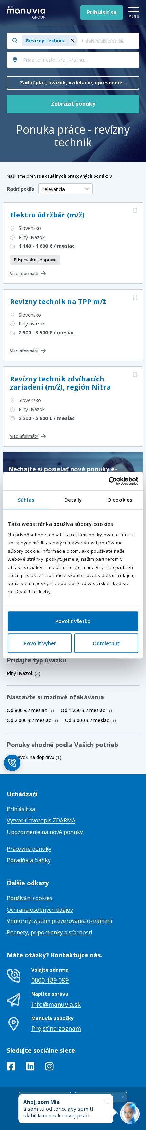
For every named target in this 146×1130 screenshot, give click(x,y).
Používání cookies (29, 898)
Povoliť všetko (73, 621)
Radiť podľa (20, 188)
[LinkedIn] (30, 1068)
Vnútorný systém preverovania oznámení (59, 921)
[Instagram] (49, 1068)
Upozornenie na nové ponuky (45, 832)
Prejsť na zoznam (56, 1028)
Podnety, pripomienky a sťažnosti (49, 932)
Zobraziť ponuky (73, 103)
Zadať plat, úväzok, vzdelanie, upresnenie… (73, 82)
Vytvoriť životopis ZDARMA (41, 820)
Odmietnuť (106, 643)
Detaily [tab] (73, 499)
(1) (34, 757)
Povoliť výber (40, 643)
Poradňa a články (29, 860)
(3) (23, 673)
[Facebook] (11, 1068)
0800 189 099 (50, 980)
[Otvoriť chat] (129, 1113)
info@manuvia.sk (56, 1004)
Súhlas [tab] (26, 499)
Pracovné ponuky (29, 848)
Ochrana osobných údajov (40, 909)
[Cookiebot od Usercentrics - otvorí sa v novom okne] (108, 481)
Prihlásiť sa (102, 12)
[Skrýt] (107, 1101)
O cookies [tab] (119, 499)
